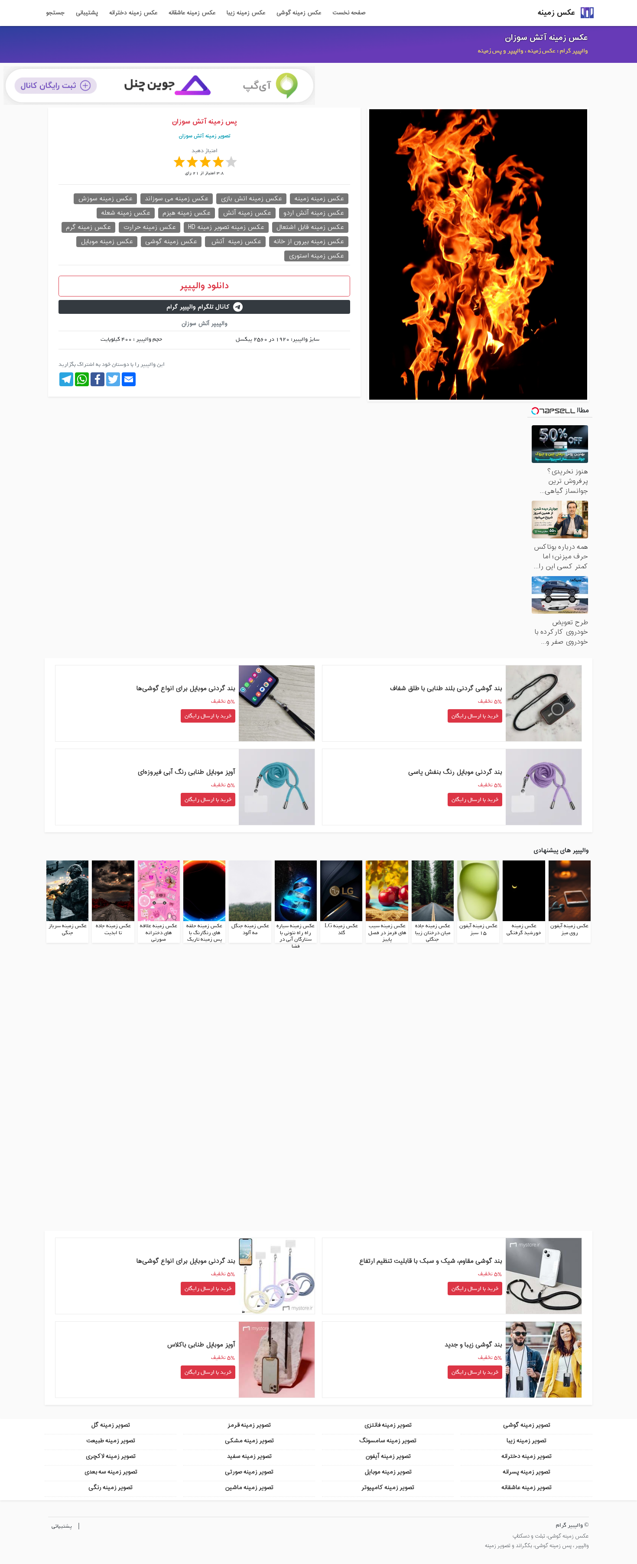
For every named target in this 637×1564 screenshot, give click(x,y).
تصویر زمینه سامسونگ (387, 1440)
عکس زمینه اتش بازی (251, 198)
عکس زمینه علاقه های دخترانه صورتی (158, 933)
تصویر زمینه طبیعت (110, 1440)
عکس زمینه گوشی (298, 13)
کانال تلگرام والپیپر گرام (198, 307)
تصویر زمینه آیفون (388, 1456)
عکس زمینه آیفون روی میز (569, 929)
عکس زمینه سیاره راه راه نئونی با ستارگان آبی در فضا (295, 936)
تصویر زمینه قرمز (249, 1425)
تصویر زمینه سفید (249, 1456)
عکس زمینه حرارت (149, 227)
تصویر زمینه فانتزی (388, 1425)
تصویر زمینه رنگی (110, 1487)
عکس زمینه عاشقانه (192, 13)
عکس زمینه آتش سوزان (546, 38)
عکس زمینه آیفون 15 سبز (478, 929)
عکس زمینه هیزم (186, 213)
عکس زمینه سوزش (105, 198)
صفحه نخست (348, 13)
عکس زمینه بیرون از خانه (308, 241)
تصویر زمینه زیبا (526, 1440)
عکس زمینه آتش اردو (313, 213)
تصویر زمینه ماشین (249, 1487)
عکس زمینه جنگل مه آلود (250, 929)
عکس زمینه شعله (125, 213)
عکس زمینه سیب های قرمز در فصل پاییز (387, 933)
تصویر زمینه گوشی (526, 1425)
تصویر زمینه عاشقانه (526, 1487)
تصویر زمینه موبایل (388, 1471)
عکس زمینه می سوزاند (176, 198)
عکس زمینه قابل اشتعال (310, 227)
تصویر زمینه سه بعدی (110, 1471)
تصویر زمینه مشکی (249, 1440)
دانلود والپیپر (204, 286)
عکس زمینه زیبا (246, 13)
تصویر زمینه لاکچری (110, 1456)
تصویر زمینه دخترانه (526, 1456)
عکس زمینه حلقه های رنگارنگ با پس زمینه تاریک (204, 933)
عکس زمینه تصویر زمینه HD (226, 227)
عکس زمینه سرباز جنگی (68, 929)
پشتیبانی (87, 13)
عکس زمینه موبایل (107, 241)
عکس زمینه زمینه (319, 198)
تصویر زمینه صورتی (249, 1471)
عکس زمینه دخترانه (133, 13)
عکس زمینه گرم (88, 227)
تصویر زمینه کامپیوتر (387, 1487)
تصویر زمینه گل (110, 1425)
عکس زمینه (556, 12)
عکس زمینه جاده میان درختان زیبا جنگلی (432, 933)
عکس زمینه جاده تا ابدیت (113, 929)
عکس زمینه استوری (316, 256)
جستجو (55, 13)
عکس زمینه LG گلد (341, 929)
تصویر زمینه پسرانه (526, 1471)
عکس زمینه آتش (247, 213)
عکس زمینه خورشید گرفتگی (524, 929)
